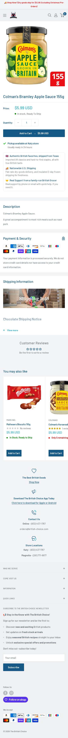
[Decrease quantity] (18, 122)
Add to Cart (14, 453)
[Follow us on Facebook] (5, 693)
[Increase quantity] (35, 122)
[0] (62, 15)
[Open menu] (4, 15)
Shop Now (34, 482)
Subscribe (13, 667)
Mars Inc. (11, 420)
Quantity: (8, 122)
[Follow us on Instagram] (11, 693)
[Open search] (49, 15)
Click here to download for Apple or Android (34, 502)
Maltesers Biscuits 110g (18, 424)
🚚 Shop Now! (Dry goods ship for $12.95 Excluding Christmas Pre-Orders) (34, 4)
